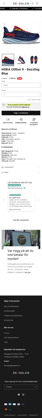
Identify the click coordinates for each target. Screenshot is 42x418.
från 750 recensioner (15, 188)
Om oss (6, 333)
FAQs (6, 342)
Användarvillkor (9, 311)
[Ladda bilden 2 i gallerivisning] (21, 60)
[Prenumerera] (35, 387)
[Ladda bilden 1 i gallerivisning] (8, 60)
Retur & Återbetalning (11, 306)
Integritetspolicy (22, 415)
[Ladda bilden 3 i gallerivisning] (34, 60)
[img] (22, 185)
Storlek (4, 90)
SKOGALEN (12, 415)
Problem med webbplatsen (13, 315)
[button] (4, 3)
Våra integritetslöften (11, 337)
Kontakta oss (8, 320)
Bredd (3, 81)
